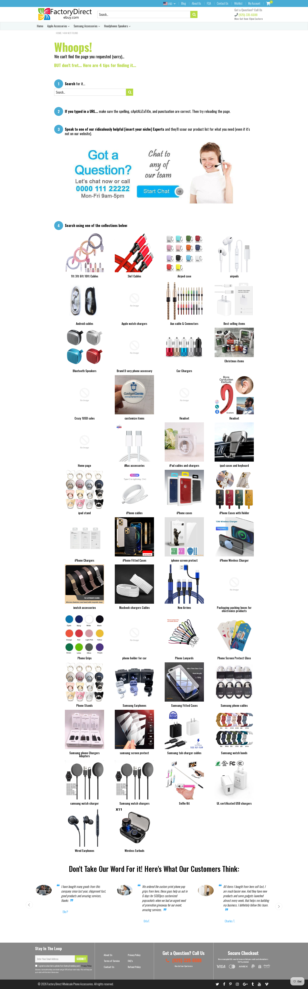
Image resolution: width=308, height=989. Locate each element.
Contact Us (222, 3)
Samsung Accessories (86, 26)
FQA (209, 3)
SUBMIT (81, 959)
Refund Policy (134, 967)
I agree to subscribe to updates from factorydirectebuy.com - (65, 965)
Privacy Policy (86, 965)
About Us (196, 3)
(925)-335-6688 (248, 14)
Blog (183, 3)
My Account (254, 3)
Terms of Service (112, 961)
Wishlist (238, 3)
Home (40, 26)
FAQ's (130, 961)
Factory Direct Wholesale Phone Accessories (70, 984)
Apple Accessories (57, 26)
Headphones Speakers (116, 26)
